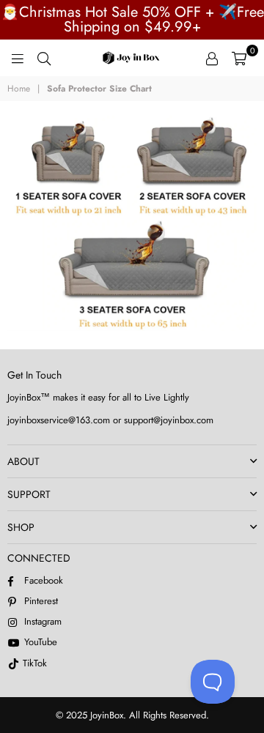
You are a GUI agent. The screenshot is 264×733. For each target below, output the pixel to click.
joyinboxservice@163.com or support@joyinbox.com (110, 420)
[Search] (44, 58)
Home (18, 89)
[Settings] (212, 58)
